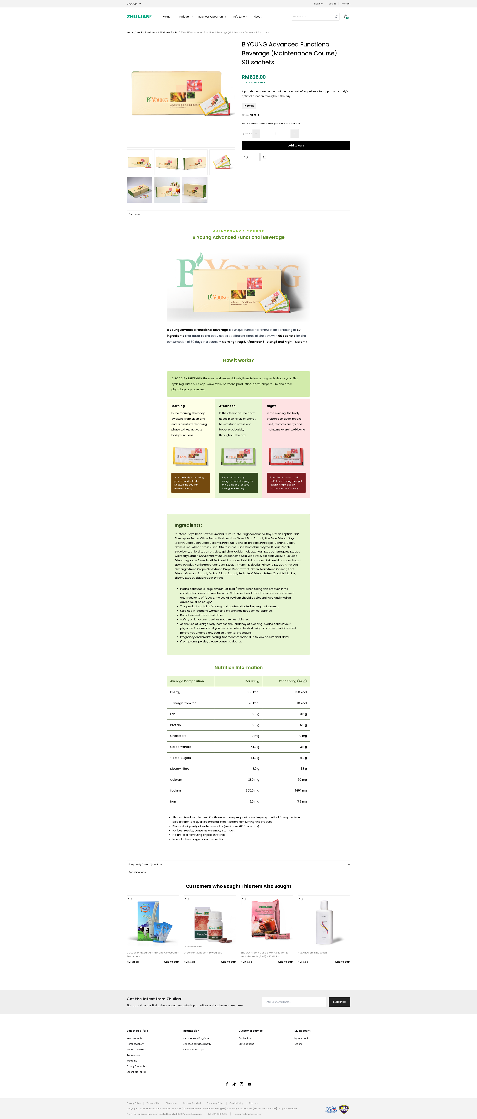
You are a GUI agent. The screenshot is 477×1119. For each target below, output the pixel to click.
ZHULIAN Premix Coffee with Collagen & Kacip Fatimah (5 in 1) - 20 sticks (264, 954)
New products (134, 1038)
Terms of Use (153, 1103)
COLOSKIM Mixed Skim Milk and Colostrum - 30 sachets (153, 954)
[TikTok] (234, 1084)
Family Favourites (137, 1066)
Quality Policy (236, 1103)
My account (301, 1038)
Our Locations (246, 1043)
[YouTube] (249, 1084)
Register (318, 3)
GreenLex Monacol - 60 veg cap (203, 952)
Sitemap (253, 1103)
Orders (298, 1043)
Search (336, 16)
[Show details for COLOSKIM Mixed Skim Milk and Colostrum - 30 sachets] (153, 922)
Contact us (244, 1038)
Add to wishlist (246, 157)
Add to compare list (255, 157)
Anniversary (133, 1055)
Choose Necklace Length (197, 1043)
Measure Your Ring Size (196, 1038)
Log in (332, 3)
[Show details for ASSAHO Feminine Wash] (324, 922)
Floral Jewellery (135, 1043)
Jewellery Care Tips (193, 1049)
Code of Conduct (192, 1103)
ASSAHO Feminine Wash (312, 952)
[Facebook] (227, 1084)
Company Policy (215, 1103)
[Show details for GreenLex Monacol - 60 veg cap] (210, 922)
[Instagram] (241, 1084)
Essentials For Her (136, 1071)
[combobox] (312, 16)
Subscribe (339, 1002)
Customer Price (254, 82)
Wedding (132, 1060)
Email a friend (264, 157)
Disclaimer (171, 1103)
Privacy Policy (134, 1103)
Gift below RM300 (136, 1049)
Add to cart (296, 145)
